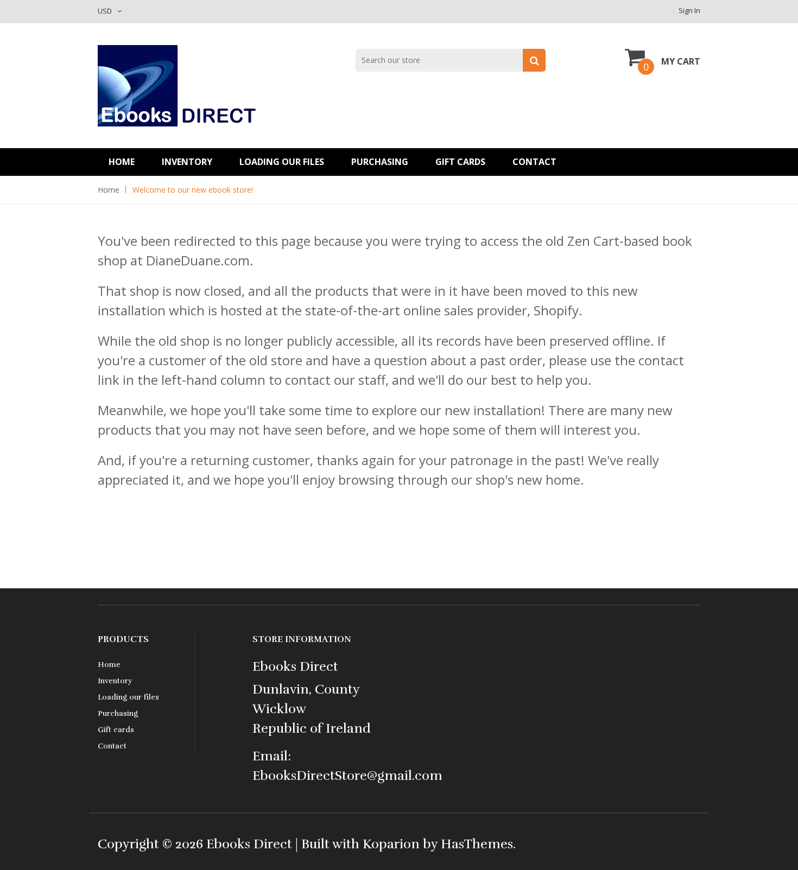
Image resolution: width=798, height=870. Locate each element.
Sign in (689, 10)
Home (122, 162)
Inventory (187, 162)
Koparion (391, 844)
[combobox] (451, 60)
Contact (534, 162)
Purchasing (379, 162)
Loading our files (281, 162)
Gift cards (460, 162)
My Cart (680, 61)
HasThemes (477, 844)
